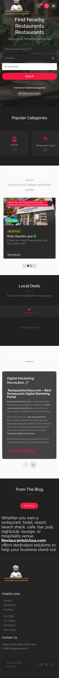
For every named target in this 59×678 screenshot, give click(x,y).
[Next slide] (33, 465)
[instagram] (51, 664)
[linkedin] (42, 664)
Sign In (46, 5)
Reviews (8, 600)
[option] (29, 228)
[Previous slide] (26, 465)
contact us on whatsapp (21, 451)
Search (29, 76)
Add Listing (9, 629)
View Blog (29, 505)
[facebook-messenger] (46, 664)
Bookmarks (10, 605)
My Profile (9, 616)
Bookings (8, 609)
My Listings (9, 620)
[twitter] (37, 664)
